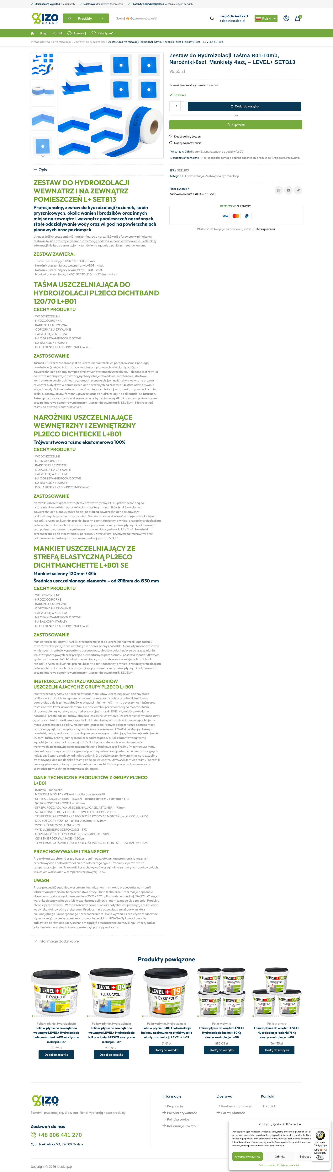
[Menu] (327, 1131)
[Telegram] (298, 190)
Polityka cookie (178, 1119)
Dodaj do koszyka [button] (74, 992)
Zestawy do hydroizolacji (89, 42)
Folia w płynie (46, 1023)
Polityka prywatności (288, 1165)
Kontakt (271, 1106)
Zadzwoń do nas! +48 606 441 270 (192, 194)
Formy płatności (233, 1113)
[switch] (320, 1157)
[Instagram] (279, 190)
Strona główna (40, 42)
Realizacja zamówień (236, 1106)
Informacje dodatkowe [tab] (59, 940)
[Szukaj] (212, 18)
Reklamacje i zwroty (181, 1126)
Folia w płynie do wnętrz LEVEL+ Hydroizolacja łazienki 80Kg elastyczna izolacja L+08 (222, 1032)
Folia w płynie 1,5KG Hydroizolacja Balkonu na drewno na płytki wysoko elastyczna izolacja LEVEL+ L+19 (166, 1032)
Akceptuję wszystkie (247, 1156)
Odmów (280, 1156)
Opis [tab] (43, 169)
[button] (286, 18)
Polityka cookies (267, 1165)
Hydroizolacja (62, 42)
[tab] (97, 170)
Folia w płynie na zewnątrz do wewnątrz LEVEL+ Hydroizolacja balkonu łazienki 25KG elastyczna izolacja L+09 (111, 1035)
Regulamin (175, 1106)
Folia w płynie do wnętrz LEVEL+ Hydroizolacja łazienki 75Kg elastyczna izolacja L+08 (277, 1032)
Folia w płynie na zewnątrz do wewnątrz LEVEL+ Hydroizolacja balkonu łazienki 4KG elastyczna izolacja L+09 (56, 1035)
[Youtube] (288, 190)
